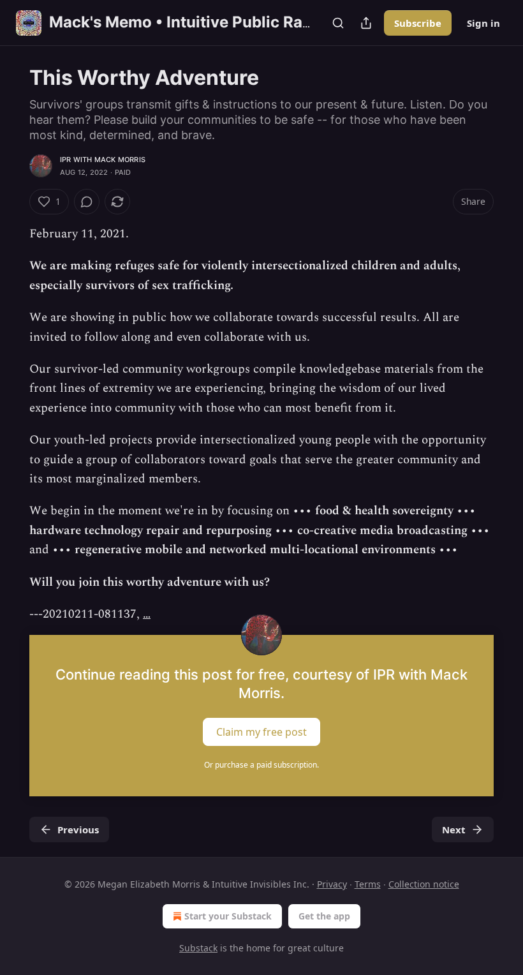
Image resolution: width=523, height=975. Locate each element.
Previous (78, 829)
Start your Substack (228, 916)
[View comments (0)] (86, 201)
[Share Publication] (366, 23)
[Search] (338, 23)
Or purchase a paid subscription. (261, 764)
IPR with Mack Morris (102, 159)
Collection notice (423, 884)
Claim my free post (261, 731)
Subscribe (417, 23)
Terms (368, 884)
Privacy (332, 884)
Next (454, 829)
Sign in (483, 23)
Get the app (324, 916)
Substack (198, 948)
